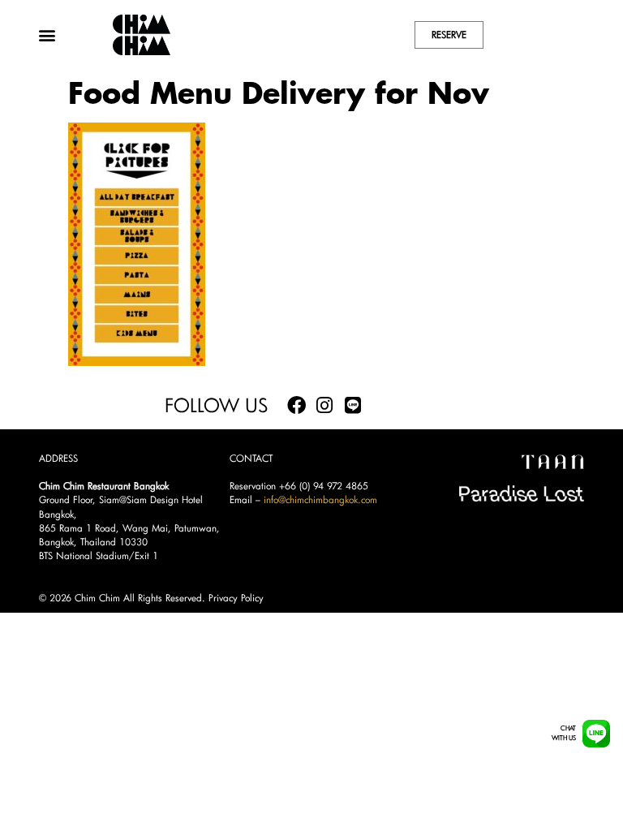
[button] (46, 34)
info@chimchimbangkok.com (320, 499)
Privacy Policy (236, 598)
